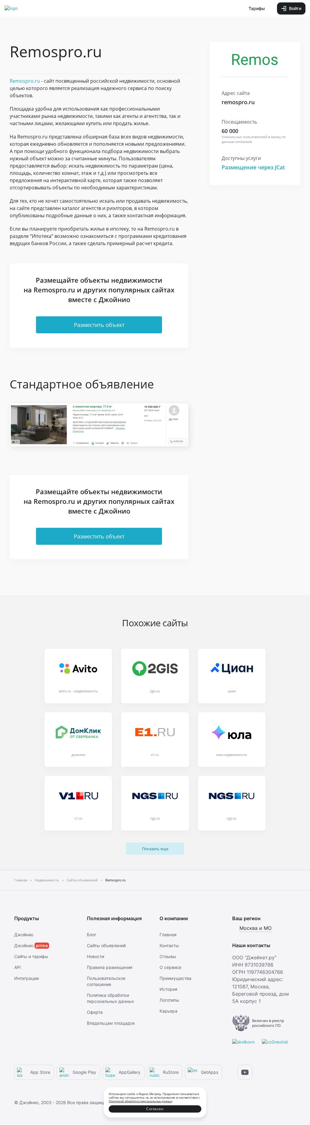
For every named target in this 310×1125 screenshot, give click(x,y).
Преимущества (175, 978)
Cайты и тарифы (31, 956)
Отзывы (168, 956)
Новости (95, 956)
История (168, 989)
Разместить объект (99, 324)
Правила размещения (109, 967)
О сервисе (170, 967)
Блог (91, 934)
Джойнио (23, 934)
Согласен (154, 1108)
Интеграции (26, 978)
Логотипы (169, 1000)
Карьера (168, 1010)
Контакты (169, 945)
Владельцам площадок (111, 1023)
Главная (168, 934)
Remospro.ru (25, 81)
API (17, 967)
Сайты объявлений (106, 945)
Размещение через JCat (253, 167)
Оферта (95, 1012)
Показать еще (155, 848)
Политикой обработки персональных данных (140, 1101)
